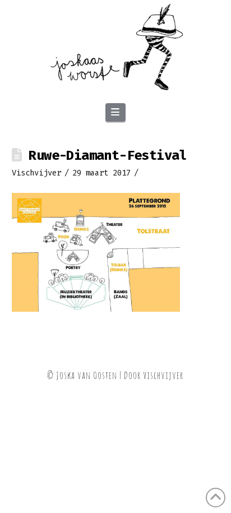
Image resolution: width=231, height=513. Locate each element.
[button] (115, 112)
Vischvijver (163, 375)
